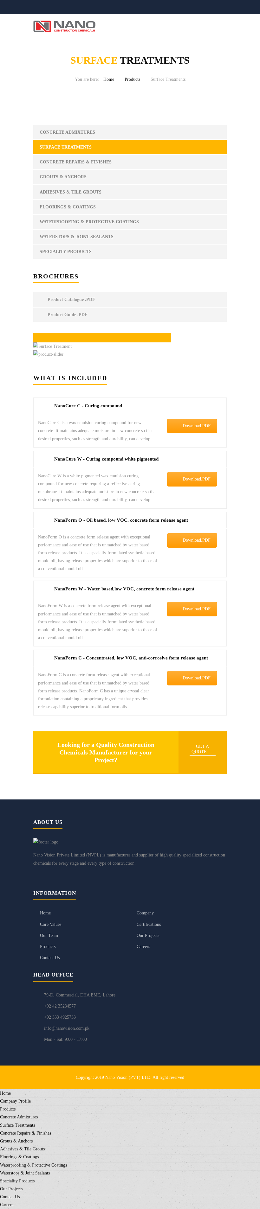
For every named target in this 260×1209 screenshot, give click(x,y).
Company (145, 913)
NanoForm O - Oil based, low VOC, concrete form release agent (121, 520)
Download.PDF (197, 425)
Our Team (49, 935)
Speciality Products (66, 251)
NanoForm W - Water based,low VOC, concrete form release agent (124, 588)
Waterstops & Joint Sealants (77, 236)
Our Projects (148, 935)
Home (108, 79)
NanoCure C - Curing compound (88, 405)
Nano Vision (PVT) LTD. (129, 1077)
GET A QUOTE (200, 749)
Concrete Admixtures (67, 132)
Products (132, 79)
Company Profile (15, 1101)
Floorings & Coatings (68, 207)
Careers (143, 946)
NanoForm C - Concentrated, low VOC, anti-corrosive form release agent (131, 657)
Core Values (50, 924)
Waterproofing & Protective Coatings (89, 222)
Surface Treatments (66, 147)
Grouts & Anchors (63, 177)
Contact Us (50, 957)
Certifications (149, 924)
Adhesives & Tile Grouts (70, 192)
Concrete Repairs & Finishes (76, 162)
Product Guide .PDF (67, 314)
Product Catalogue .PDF (70, 299)
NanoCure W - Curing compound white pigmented (106, 458)
